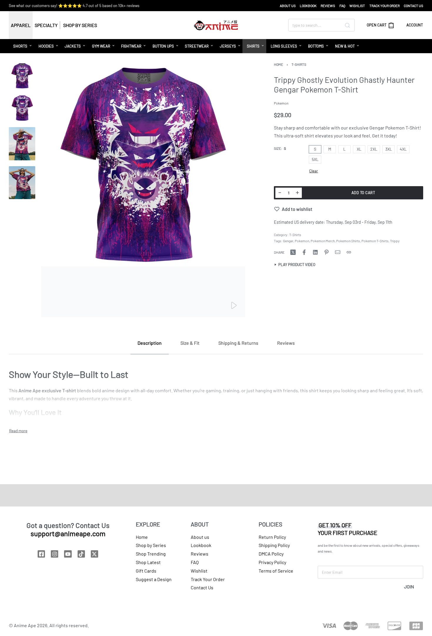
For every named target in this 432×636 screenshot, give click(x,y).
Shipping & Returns (238, 343)
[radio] (315, 149)
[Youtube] (67, 554)
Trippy (395, 241)
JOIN (409, 586)
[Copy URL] (348, 252)
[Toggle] (18, 431)
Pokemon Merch (323, 241)
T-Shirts (299, 64)
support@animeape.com (68, 533)
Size (277, 148)
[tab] (149, 343)
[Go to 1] (22, 76)
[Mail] (337, 252)
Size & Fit (190, 343)
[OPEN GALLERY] (143, 190)
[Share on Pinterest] (326, 252)
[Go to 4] (22, 182)
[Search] (347, 25)
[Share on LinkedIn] (315, 252)
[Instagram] (54, 554)
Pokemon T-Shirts (375, 241)
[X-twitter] (94, 554)
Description (150, 343)
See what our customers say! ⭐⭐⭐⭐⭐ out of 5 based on (74, 5)
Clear (313, 171)
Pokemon (302, 241)
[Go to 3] (22, 143)
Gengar (288, 241)
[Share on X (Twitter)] (293, 252)
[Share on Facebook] (304, 252)
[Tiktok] (81, 554)
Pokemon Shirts (348, 241)
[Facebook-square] (41, 554)
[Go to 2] (22, 108)
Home (278, 64)
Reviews (286, 343)
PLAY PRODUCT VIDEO (296, 265)
